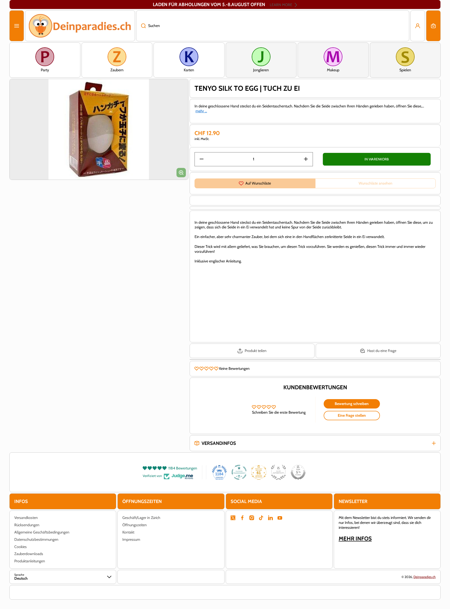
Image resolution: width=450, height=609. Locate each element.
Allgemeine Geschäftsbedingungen (41, 532)
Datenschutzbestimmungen (36, 539)
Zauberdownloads (28, 554)
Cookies (20, 547)
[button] (433, 26)
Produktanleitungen (29, 561)
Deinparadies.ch (424, 577)
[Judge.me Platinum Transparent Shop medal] (239, 472)
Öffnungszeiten (134, 525)
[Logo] (80, 25)
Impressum (131, 539)
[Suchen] (141, 25)
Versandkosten (26, 517)
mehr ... (201, 111)
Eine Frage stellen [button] (352, 415)
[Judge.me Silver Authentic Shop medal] (278, 472)
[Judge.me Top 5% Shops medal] (298, 472)
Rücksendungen (26, 525)
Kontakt (128, 532)
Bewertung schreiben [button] (352, 403)
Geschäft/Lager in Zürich (141, 517)
